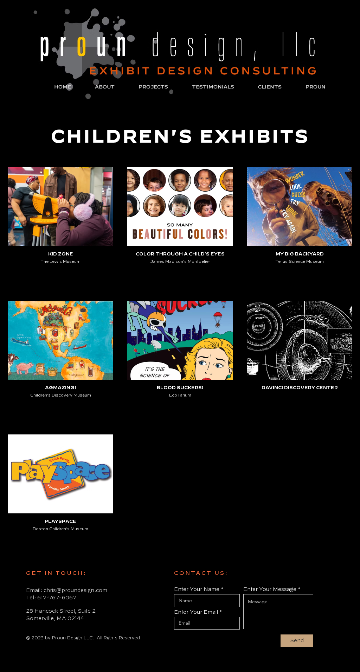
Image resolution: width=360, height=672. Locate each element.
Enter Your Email (196, 612)
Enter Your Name (196, 589)
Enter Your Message (269, 589)
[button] (160, 87)
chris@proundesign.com (75, 590)
